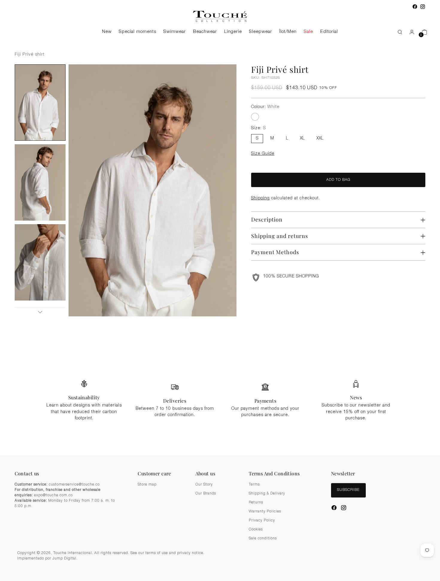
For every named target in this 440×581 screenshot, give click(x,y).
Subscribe (220, 339)
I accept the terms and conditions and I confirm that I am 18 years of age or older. (223, 324)
